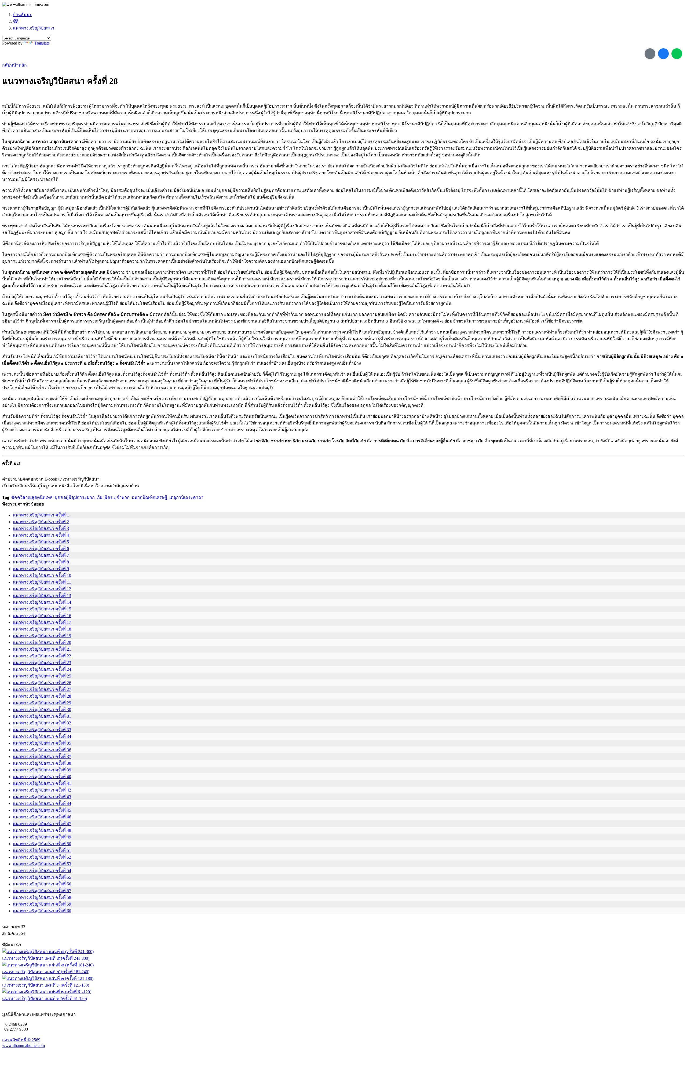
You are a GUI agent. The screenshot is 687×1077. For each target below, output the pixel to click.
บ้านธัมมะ (22, 14)
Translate (42, 43)
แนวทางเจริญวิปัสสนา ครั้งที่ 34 (42, 736)
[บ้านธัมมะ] (25, 4)
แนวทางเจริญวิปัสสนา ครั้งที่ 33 (42, 729)
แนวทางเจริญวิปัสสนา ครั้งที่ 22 (42, 656)
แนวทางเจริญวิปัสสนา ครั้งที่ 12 (42, 589)
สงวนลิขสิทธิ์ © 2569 (21, 1040)
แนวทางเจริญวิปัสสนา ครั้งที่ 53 (42, 864)
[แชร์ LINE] (676, 53)
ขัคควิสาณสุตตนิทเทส (32, 497)
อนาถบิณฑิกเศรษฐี (149, 497)
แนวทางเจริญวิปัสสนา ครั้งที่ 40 (42, 776)
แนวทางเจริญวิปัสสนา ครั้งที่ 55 (42, 877)
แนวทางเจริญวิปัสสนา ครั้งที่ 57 (42, 890)
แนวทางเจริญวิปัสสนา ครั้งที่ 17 (42, 622)
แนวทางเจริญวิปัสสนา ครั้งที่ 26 (42, 682)
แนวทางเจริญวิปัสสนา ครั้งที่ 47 (42, 823)
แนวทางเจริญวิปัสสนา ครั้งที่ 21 (42, 649)
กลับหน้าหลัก (14, 65)
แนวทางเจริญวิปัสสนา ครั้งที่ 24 (42, 669)
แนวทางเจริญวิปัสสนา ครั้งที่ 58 (42, 897)
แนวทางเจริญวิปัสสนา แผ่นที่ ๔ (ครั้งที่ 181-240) (45, 971)
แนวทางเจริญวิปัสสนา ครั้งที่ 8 (41, 562)
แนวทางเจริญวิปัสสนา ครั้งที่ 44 (42, 803)
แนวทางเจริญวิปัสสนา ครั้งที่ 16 (42, 615)
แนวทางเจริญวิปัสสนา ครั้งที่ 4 (41, 535)
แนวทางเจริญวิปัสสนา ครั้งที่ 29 (42, 703)
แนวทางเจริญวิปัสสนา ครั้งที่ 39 (42, 770)
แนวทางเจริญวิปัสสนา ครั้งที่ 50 (42, 843)
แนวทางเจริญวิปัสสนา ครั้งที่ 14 (42, 602)
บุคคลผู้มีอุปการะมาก (75, 497)
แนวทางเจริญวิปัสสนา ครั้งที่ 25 (42, 676)
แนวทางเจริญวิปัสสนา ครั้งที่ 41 (42, 783)
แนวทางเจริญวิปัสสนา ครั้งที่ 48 (42, 830)
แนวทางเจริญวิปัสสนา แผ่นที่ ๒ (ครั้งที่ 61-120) (44, 998)
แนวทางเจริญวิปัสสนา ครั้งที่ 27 (42, 689)
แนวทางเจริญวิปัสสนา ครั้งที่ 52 (42, 857)
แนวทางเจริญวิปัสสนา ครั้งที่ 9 (41, 568)
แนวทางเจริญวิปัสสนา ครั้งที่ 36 (42, 750)
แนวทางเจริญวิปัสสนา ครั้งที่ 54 (42, 870)
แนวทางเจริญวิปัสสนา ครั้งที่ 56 (42, 884)
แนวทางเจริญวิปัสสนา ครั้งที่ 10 (42, 575)
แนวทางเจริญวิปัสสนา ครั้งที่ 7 (41, 555)
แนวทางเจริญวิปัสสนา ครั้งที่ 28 (42, 696)
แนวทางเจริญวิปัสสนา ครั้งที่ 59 (42, 904)
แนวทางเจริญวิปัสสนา (33, 28)
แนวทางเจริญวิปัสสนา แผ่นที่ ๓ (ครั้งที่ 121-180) (45, 985)
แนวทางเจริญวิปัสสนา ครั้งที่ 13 (42, 595)
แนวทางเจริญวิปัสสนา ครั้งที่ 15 (42, 609)
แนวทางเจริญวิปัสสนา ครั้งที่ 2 (41, 521)
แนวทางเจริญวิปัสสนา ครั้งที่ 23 (42, 662)
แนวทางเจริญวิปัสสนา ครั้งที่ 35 (42, 743)
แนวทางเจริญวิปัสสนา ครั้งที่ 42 (42, 790)
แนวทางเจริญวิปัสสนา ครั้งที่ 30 (42, 709)
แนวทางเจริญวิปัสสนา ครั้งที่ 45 (42, 810)
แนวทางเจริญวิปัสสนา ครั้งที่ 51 (42, 850)
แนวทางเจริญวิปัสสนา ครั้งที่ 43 (42, 796)
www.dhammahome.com (23, 1045)
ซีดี (16, 21)
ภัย (99, 497)
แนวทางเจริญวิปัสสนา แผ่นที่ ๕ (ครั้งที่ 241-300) (45, 958)
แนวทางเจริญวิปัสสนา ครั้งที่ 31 (42, 716)
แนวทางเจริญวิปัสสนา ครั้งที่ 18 (42, 629)
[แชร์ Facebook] (663, 53)
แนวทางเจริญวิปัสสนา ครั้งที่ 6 (41, 548)
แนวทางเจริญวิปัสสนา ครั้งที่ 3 (41, 528)
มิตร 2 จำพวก (117, 497)
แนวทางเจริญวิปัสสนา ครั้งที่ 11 (42, 582)
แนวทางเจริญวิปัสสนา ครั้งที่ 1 (41, 515)
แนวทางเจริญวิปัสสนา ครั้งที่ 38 (42, 763)
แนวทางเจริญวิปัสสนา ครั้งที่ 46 (42, 817)
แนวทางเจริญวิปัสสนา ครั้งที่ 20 (42, 642)
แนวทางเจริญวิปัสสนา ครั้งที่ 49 (42, 837)
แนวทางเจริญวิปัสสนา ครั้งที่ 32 (42, 723)
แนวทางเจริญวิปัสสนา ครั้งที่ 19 (42, 635)
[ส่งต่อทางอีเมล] (650, 53)
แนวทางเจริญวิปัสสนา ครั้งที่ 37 (42, 756)
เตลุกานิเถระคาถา (186, 497)
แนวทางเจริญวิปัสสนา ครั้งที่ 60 (42, 911)
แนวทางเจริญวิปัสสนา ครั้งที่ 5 (41, 542)
